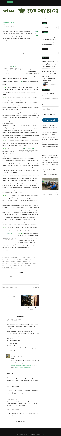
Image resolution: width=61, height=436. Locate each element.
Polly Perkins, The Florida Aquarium (14, 319)
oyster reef (13, 265)
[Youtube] (33, 3)
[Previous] (13, 2)
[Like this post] (19, 272)
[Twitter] (28, 3)
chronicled (21, 81)
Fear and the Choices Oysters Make (30, 307)
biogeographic (15, 257)
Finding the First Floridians (52, 139)
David (4, 26)
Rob (11, 354)
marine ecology (14, 263)
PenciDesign (42, 434)
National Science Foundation (30, 263)
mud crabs (21, 263)
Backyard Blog (50, 70)
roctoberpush (27, 265)
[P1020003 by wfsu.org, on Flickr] (9, 234)
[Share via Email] (22, 272)
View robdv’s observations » (51, 84)
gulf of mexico (18, 261)
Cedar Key (35, 257)
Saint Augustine (6, 267)
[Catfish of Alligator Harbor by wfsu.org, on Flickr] (28, 148)
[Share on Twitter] (21, 272)
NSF (4, 265)
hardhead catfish (26, 261)
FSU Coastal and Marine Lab (8, 261)
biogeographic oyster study (25, 257)
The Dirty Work (12, 295)
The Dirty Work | (10, 373)
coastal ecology (6, 259)
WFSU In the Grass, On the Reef (13, 386)
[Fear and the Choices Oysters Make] (30, 300)
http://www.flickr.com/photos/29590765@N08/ (21, 365)
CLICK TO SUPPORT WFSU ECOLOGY (50, 120)
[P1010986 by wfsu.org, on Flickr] (13, 66)
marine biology (6, 263)
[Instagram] (30, 3)
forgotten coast (26, 259)
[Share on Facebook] (20, 272)
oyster (8, 265)
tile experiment (14, 267)
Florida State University (16, 259)
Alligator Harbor (6, 257)
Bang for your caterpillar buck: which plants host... (24, 1)
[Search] (45, 18)
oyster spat (20, 265)
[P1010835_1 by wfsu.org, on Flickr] (28, 122)
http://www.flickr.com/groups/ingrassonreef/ (24, 367)
